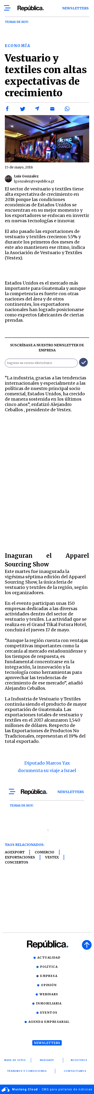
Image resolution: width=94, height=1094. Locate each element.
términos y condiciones (27, 1071)
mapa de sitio (15, 1060)
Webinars (49, 994)
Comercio (44, 852)
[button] (7, 108)
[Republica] (30, 8)
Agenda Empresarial (49, 1022)
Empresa (48, 976)
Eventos (49, 1012)
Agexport (15, 852)
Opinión (49, 985)
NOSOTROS (79, 1060)
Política (49, 967)
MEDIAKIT (47, 1060)
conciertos (16, 862)
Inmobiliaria (48, 1003)
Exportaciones (20, 857)
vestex (52, 857)
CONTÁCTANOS (75, 1071)
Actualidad (49, 957)
